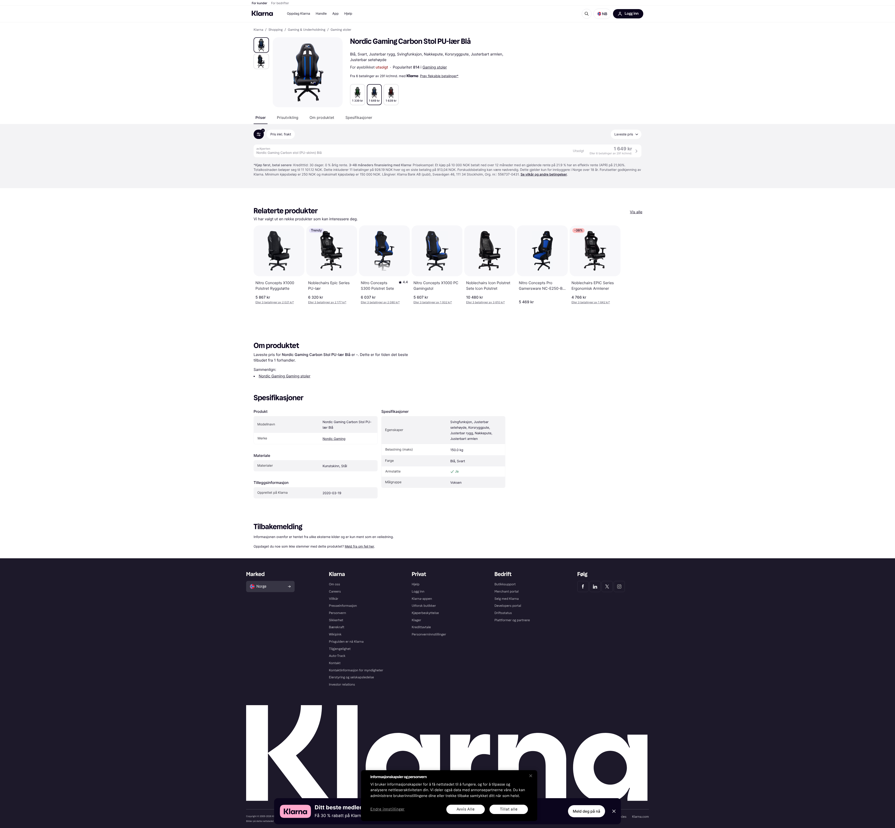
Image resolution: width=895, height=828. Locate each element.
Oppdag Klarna (298, 14)
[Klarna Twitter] (607, 586)
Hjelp (348, 14)
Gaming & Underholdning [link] (306, 30)
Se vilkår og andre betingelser (543, 174)
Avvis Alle (466, 809)
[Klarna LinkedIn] (595, 586)
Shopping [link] (275, 30)
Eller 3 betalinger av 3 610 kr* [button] (485, 302)
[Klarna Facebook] (583, 586)
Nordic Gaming (334, 439)
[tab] (261, 117)
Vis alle (636, 212)
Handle (321, 14)
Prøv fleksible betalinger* (439, 76)
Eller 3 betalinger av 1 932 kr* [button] (432, 302)
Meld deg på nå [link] (586, 811)
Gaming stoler (435, 67)
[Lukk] (531, 776)
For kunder (259, 3)
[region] (449, 795)
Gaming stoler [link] (340, 30)
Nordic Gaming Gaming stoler (284, 376)
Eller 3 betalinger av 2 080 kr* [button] (380, 302)
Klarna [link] (258, 30)
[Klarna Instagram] (619, 586)
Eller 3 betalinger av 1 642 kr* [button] (590, 302)
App (335, 14)
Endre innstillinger (387, 809)
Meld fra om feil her (359, 546)
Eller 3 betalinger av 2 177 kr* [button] (327, 302)
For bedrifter (280, 3)
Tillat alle (509, 809)
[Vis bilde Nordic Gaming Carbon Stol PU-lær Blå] (261, 45)
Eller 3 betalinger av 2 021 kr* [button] (274, 302)
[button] (602, 14)
